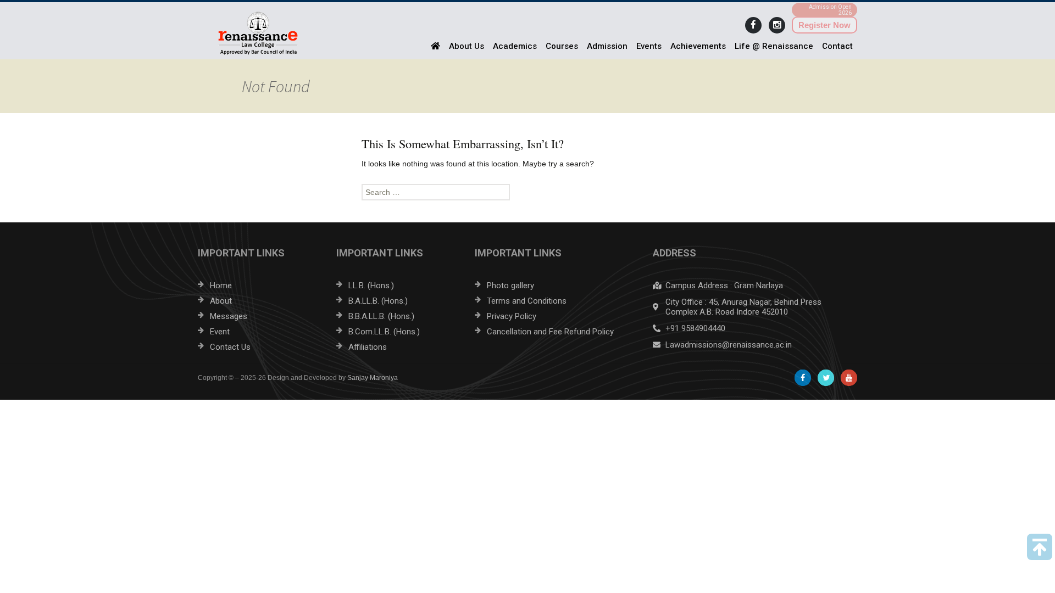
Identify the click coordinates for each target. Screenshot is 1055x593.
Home (221, 285)
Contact (837, 46)
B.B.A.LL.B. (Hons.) (381, 316)
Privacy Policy (511, 316)
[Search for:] (527, 192)
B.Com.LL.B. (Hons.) (384, 332)
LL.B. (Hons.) (371, 285)
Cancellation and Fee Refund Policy (550, 332)
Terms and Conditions (527, 301)
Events (649, 46)
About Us (466, 46)
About (221, 301)
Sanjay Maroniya (372, 378)
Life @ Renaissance (774, 46)
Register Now (824, 25)
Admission (607, 46)
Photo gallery (510, 285)
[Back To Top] (1039, 547)
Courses (562, 46)
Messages (228, 316)
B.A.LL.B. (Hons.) (378, 301)
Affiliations (367, 347)
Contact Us (230, 347)
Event (220, 332)
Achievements (698, 46)
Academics (515, 46)
